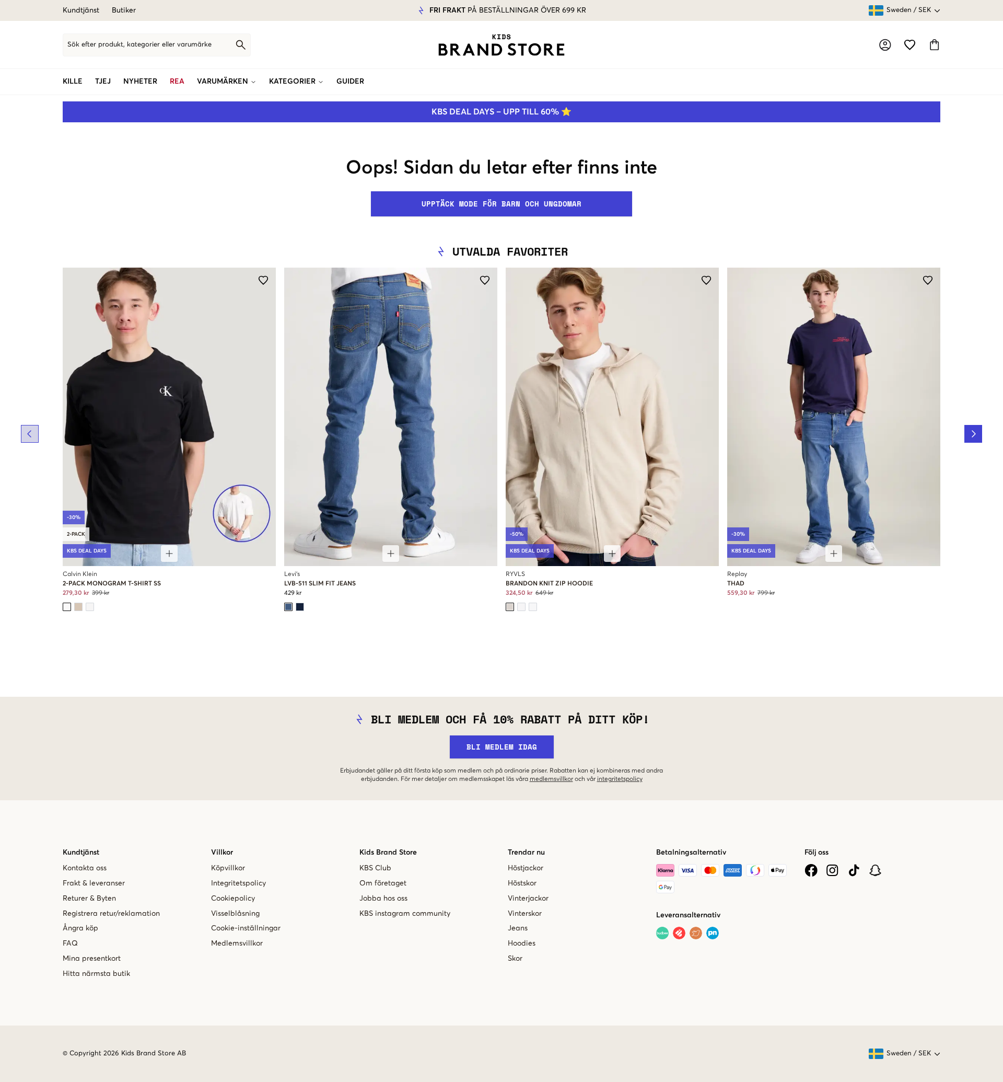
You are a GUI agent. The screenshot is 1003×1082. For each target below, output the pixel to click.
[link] (501, 45)
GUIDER (350, 81)
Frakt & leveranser (94, 883)
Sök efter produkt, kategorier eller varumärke (139, 44)
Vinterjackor (528, 898)
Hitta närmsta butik (96, 973)
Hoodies (521, 943)
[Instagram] (832, 870)
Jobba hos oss (383, 898)
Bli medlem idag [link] (501, 746)
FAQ (70, 943)
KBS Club (375, 868)
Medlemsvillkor (237, 943)
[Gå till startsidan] (501, 45)
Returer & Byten (89, 898)
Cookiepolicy (233, 898)
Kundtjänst (81, 10)
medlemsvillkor (551, 779)
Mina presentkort (92, 958)
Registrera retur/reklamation (111, 913)
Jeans (518, 928)
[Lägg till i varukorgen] (169, 553)
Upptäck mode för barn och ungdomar (501, 203)
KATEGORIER (292, 81)
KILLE (73, 81)
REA (177, 81)
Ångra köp (80, 928)
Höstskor (522, 883)
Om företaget (382, 883)
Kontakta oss (85, 868)
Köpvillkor (228, 868)
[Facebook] (811, 870)
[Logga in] (885, 44)
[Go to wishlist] (910, 45)
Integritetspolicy (238, 883)
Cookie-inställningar (246, 928)
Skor (515, 958)
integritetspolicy (620, 779)
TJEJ (103, 81)
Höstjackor (525, 868)
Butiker (124, 10)
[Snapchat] (875, 870)
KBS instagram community (404, 913)
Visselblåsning (235, 913)
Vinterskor (525, 913)
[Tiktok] (853, 870)
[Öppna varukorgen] (934, 45)
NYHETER (140, 81)
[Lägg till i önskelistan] (263, 280)
